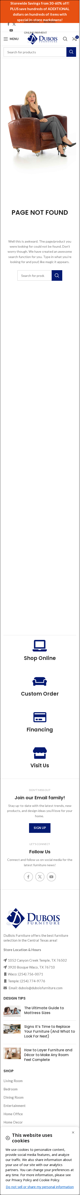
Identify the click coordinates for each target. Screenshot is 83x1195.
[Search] (65, 38)
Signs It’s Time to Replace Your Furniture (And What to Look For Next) (49, 1031)
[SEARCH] (71, 52)
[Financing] (40, 717)
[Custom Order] (40, 681)
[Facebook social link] (8, 24)
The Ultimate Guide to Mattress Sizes (44, 1010)
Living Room (13, 1081)
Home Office (13, 1114)
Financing (40, 729)
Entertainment (14, 1105)
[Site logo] (42, 38)
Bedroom (10, 1089)
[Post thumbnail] (12, 1011)
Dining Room (13, 1097)
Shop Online (40, 658)
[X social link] (14, 24)
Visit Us (39, 765)
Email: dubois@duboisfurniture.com (35, 988)
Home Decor (13, 1122)
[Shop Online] (40, 645)
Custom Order (40, 693)
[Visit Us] (40, 753)
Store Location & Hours (22, 950)
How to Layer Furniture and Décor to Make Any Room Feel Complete (48, 1055)
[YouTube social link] (11, 30)
